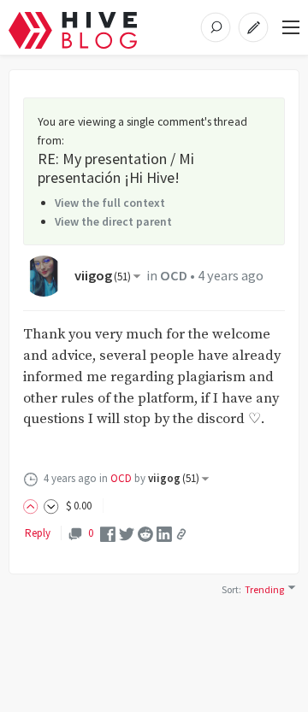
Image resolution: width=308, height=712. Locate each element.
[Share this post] (181, 534)
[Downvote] (51, 505)
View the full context (110, 202)
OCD (173, 276)
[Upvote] (33, 505)
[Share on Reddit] (145, 533)
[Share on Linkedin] (164, 533)
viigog (102, 276)
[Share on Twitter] (126, 533)
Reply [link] (37, 533)
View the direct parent (113, 221)
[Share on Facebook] (108, 533)
